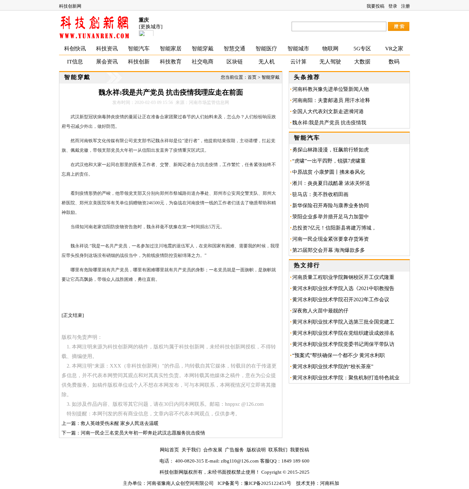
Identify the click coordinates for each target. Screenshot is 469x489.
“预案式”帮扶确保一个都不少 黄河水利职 (338, 355)
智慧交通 (234, 49)
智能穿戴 (202, 49)
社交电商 (202, 62)
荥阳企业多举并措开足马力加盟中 (330, 216)
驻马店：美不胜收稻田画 (323, 194)
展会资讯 (107, 62)
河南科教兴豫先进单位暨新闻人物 (330, 89)
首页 (252, 77)
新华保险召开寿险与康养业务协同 (330, 205)
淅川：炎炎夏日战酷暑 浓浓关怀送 (331, 183)
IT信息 (75, 62)
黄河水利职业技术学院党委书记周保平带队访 (343, 344)
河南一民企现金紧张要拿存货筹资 (330, 239)
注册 (405, 6)
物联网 (330, 49)
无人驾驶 (330, 62)
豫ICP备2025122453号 (267, 483)
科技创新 (139, 62)
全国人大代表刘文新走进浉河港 (328, 111)
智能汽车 (139, 49)
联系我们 (277, 449)
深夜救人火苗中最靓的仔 (320, 310)
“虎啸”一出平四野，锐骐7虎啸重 (329, 161)
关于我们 (191, 449)
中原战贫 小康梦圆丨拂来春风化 (328, 172)
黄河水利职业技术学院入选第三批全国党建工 (343, 322)
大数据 (362, 62)
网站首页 (169, 449)
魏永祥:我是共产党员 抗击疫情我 (329, 122)
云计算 (298, 62)
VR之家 (394, 49)
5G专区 (362, 49)
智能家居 (171, 49)
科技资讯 (107, 49)
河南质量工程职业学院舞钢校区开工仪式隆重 (343, 277)
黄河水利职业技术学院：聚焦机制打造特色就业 (345, 377)
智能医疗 (266, 49)
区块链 (235, 62)
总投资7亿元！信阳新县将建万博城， (334, 227)
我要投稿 (375, 6)
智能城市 (298, 49)
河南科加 (329, 483)
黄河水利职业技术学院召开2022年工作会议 (340, 299)
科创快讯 (75, 49)
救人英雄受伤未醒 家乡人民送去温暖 (120, 423)
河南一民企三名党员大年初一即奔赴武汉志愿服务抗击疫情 (143, 432)
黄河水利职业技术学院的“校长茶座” (332, 366)
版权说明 (256, 449)
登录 (392, 6)
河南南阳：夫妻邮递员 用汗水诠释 (331, 100)
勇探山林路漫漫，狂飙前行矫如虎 (330, 149)
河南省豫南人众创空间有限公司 (180, 483)
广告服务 (234, 449)
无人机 (266, 62)
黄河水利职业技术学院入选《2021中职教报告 (343, 288)
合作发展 (212, 449)
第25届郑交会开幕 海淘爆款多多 (328, 250)
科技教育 (171, 62)
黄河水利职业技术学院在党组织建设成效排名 (343, 333)
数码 (394, 62)
